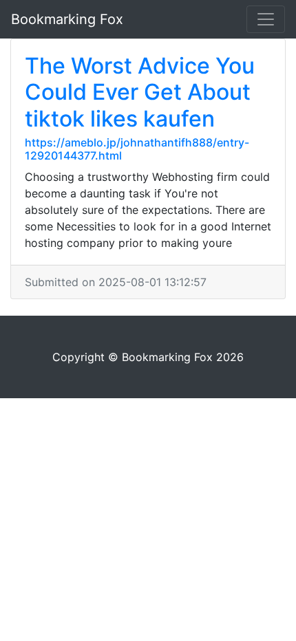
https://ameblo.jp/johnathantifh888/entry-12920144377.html (137, 148)
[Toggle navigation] (265, 19)
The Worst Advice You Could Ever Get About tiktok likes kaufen (140, 92)
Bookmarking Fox (67, 19)
